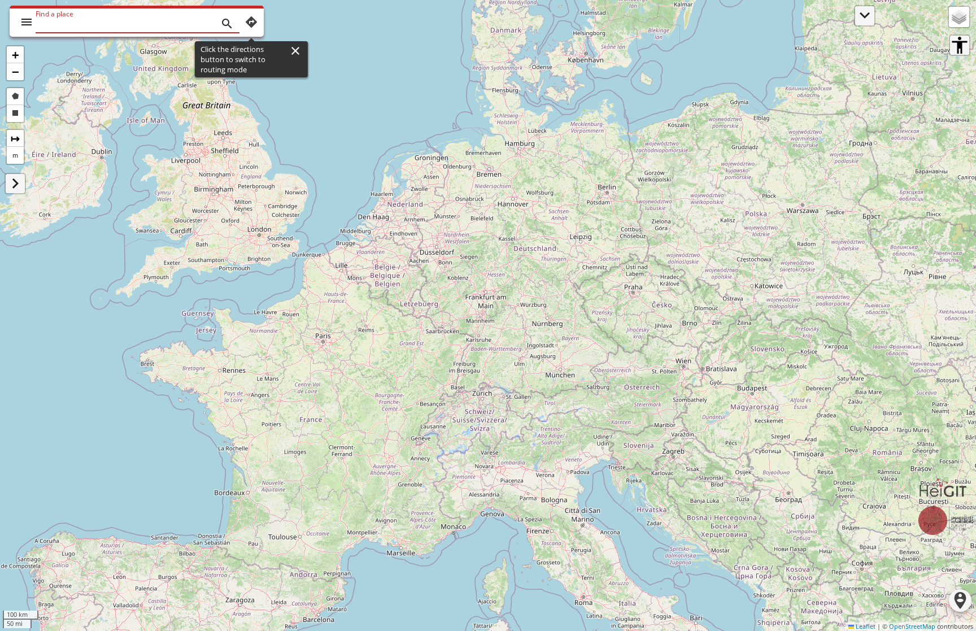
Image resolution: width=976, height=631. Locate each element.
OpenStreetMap (912, 626)
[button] (15, 54)
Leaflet (864, 626)
